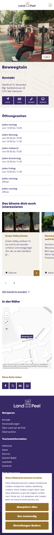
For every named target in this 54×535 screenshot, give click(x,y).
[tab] (47, 57)
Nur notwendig (27, 516)
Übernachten (9, 431)
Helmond (7, 445)
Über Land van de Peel (13, 427)
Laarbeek (7, 461)
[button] (27, 338)
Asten (5, 449)
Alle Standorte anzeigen (14, 291)
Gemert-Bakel (9, 457)
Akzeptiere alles (27, 507)
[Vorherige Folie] (3, 36)
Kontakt (6, 419)
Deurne (6, 453)
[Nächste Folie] (51, 36)
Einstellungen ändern (27, 526)
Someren (7, 465)
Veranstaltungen (11, 423)
